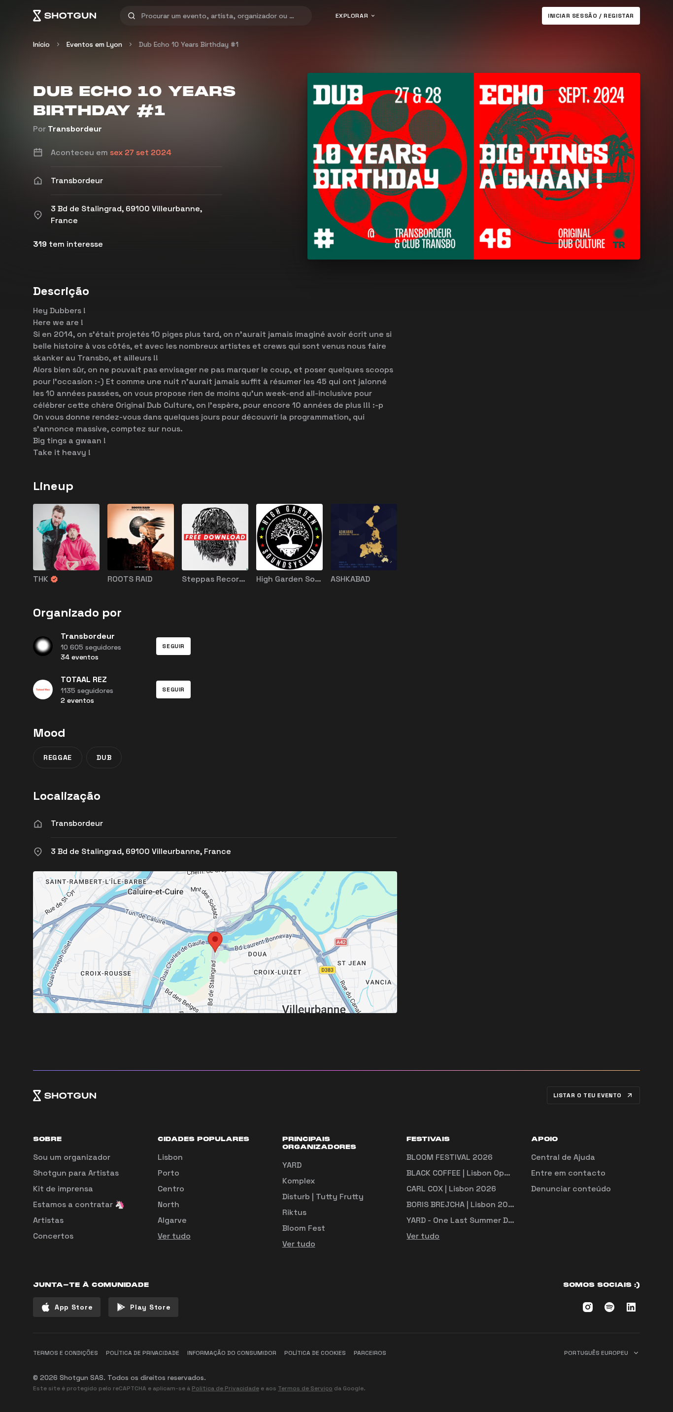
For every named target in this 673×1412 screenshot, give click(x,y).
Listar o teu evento (587, 1095)
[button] (173, 646)
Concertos (53, 1236)
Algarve (172, 1220)
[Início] (64, 16)
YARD (292, 1165)
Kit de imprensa (63, 1188)
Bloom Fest (303, 1228)
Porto (168, 1173)
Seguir (173, 646)
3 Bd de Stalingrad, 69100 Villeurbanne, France (141, 851)
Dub (104, 757)
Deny (622, 1374)
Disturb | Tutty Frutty (323, 1196)
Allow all (517, 1374)
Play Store (150, 1307)
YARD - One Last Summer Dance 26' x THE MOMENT (503, 1220)
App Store (74, 1307)
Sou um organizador (71, 1157)
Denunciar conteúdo (571, 1188)
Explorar (352, 16)
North (168, 1204)
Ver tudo (174, 1236)
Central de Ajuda (563, 1157)
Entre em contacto (568, 1173)
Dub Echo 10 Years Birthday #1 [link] (188, 44)
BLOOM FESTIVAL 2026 (449, 1157)
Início (41, 44)
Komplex (298, 1181)
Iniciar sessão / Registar (591, 16)
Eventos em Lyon (94, 44)
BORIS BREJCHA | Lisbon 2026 (462, 1204)
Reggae (57, 757)
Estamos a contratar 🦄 (79, 1204)
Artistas (48, 1220)
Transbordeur (75, 129)
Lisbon (170, 1157)
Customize (570, 1374)
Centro (171, 1188)
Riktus (294, 1212)
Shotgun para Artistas (76, 1173)
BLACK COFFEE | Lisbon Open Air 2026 (477, 1173)
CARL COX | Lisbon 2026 (451, 1188)
